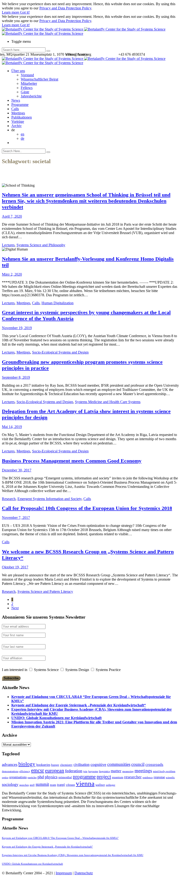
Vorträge (17, 121)
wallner (100, 784)
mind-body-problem (164, 771)
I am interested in (14, 670)
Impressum (64, 873)
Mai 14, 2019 (12, 427)
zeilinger (110, 785)
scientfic (170, 777)
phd (40, 777)
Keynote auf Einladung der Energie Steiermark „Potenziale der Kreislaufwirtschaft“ (78, 705)
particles (32, 777)
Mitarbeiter (29, 83)
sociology (10, 784)
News (15, 100)
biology (26, 764)
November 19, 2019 (17, 328)
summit (42, 784)
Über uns (18, 71)
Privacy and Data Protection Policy (65, 8)
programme (84, 776)
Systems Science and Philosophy (40, 245)
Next (15, 608)
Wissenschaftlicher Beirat (39, 79)
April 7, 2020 (12, 216)
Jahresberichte (31, 96)
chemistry (66, 765)
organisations (18, 777)
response (159, 777)
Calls (15, 109)
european (54, 770)
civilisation (82, 765)
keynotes (93, 771)
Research (9, 499)
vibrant (70, 784)
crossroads (154, 764)
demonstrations (10, 771)
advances (9, 764)
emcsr (37, 770)
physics (51, 777)
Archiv (16, 126)
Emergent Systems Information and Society (49, 499)
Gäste (25, 92)
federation (73, 770)
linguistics (104, 771)
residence (148, 777)
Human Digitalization (57, 303)
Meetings (18, 113)
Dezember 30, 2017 (16, 470)
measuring (128, 771)
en (22, 134)
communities (118, 764)
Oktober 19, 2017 (15, 567)
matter (116, 771)
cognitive (98, 764)
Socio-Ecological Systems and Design (60, 352)
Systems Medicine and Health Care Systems (107, 402)
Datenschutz (83, 873)
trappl (61, 784)
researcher (133, 777)
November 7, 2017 (16, 518)
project (104, 776)
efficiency (24, 771)
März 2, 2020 (12, 274)
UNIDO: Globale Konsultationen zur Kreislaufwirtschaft (56, 718)
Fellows (27, 88)
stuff (32, 785)
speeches (24, 785)
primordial (65, 777)
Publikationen (21, 117)
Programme (20, 105)
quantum (117, 777)
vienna (85, 783)
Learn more (11, 12)
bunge (55, 765)
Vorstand (27, 75)
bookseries (43, 765)
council (137, 764)
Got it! (25, 12)
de (22, 138)
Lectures (8, 245)
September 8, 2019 (16, 377)
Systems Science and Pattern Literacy (45, 592)
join (85, 771)
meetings (143, 770)
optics (5, 777)
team (53, 784)
